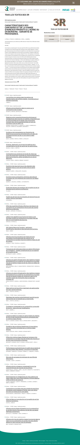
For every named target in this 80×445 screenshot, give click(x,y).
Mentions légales (42, 440)
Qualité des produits (15, 21)
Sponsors (36, 10)
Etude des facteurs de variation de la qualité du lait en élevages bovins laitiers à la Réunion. (22, 188)
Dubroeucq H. (12, 88)
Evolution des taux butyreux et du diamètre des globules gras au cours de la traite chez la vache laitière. (20, 167)
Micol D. (16, 88)
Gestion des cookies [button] (53, 440)
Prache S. (21, 88)
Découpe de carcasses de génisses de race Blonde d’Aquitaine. (21, 357)
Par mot (67, 39)
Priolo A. (25, 88)
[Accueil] (10, 8)
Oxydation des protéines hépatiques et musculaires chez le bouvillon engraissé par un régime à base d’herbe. (22, 328)
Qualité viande (22, 21)
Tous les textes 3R (54, 10)
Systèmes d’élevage (29, 21)
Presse (47, 440)
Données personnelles (34, 440)
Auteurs (30, 10)
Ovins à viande (7, 21)
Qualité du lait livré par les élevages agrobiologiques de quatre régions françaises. (23, 197)
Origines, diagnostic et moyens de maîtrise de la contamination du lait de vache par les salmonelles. (21, 145)
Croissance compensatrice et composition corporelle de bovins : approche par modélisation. (22, 307)
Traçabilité (35, 21)
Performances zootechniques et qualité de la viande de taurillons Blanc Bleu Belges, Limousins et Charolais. (23, 348)
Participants (43, 10)
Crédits (27, 440)
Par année (51, 39)
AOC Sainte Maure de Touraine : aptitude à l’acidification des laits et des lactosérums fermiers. (22, 228)
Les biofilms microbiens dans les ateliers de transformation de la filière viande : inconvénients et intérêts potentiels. (22, 98)
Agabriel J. (7, 88)
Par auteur (51, 36)
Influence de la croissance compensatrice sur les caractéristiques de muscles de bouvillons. (21, 367)
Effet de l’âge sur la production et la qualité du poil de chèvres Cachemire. (22, 400)
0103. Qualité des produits (10, 20)
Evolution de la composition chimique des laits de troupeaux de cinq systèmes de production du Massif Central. (22, 178)
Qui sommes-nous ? (21, 10)
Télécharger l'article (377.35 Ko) (11, 81)
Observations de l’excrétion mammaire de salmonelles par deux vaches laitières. (22, 288)
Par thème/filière (67, 36)
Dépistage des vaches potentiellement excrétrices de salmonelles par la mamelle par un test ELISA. (22, 298)
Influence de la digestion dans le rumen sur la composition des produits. (20, 108)
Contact (24, 440)
